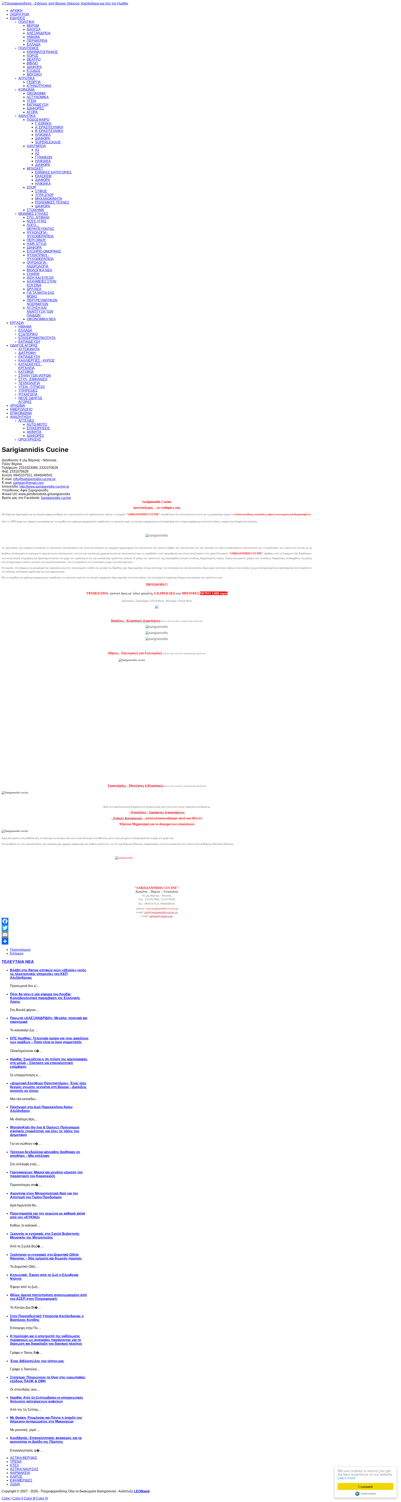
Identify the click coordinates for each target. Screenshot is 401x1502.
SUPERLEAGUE (48, 142)
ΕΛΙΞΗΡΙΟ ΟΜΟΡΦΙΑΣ (44, 251)
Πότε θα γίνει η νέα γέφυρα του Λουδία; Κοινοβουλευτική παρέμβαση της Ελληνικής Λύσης (45, 997)
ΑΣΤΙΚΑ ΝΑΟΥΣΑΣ (24, 1469)
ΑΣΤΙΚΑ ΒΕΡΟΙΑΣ (23, 1458)
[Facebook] (157, 921)
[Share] (157, 941)
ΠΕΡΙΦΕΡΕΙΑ (37, 40)
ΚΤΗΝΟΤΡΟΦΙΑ (39, 86)
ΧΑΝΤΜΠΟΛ (36, 146)
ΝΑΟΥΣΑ (34, 29)
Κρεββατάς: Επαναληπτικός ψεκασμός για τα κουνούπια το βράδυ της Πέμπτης (46, 1439)
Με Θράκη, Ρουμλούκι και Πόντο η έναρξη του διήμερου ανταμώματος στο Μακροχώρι (46, 1419)
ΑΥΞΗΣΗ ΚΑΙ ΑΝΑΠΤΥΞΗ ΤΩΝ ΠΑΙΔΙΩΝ (40, 311)
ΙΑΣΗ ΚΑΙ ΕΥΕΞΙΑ (40, 277)
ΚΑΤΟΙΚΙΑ (26, 372)
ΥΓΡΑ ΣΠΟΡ (44, 195)
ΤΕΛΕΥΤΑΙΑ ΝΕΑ (18, 961)
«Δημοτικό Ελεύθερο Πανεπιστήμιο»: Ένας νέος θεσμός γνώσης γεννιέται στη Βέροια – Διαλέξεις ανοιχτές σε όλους (48, 1087)
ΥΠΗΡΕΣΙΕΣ (28, 390)
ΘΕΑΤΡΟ (34, 59)
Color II (17, 1498)
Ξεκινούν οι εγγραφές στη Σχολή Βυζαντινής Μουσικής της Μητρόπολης (45, 1235)
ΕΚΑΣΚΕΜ (43, 176)
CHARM (33, 274)
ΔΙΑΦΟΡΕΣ (35, 108)
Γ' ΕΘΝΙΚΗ (43, 123)
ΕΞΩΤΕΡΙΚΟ (28, 334)
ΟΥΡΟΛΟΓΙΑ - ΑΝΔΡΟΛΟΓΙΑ (37, 264)
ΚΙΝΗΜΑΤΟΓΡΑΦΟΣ (42, 52)
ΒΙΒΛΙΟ (32, 63)
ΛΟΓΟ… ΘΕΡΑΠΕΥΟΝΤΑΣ (40, 227)
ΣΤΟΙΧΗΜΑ (35, 210)
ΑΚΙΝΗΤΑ (34, 432)
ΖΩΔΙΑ (15, 1484)
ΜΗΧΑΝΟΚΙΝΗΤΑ (48, 198)
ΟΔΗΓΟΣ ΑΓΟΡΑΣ (24, 345)
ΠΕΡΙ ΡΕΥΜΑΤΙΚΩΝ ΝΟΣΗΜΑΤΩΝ (42, 302)
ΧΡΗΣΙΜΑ (17, 405)
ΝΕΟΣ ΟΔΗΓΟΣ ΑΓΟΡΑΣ (30, 400)
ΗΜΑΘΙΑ (33, 37)
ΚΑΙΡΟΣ (16, 1476)
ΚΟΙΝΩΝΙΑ (26, 89)
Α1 (37, 150)
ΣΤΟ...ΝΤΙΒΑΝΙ (38, 217)
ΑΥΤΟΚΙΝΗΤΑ (29, 349)
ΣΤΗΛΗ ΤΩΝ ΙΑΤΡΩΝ (34, 375)
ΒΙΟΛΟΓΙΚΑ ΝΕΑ (39, 270)
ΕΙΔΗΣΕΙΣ (17, 18)
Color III (29, 1498)
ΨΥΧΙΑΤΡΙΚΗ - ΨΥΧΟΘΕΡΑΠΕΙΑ (40, 257)
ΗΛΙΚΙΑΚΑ (43, 134)
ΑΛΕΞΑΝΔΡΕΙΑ (39, 33)
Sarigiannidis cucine (56, 498)
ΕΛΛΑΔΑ (34, 44)
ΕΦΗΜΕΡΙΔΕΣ (21, 1480)
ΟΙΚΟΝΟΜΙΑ (36, 93)
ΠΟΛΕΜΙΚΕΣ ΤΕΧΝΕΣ (52, 202)
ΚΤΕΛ (14, 1465)
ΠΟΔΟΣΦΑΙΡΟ (38, 119)
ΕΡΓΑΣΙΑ (17, 323)
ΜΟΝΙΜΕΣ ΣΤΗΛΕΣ (33, 213)
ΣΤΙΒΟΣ (41, 191)
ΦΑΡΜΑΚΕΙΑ (20, 1473)
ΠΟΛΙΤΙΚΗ (26, 22)
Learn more (346, 1477)
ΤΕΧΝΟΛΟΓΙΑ (29, 383)
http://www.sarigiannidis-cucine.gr (44, 486)
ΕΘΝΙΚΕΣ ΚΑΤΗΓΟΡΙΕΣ (53, 172)
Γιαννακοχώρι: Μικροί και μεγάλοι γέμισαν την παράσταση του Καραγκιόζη (46, 1174)
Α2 (37, 153)
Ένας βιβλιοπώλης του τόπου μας (37, 1361)
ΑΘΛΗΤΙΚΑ (27, 116)
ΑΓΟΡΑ (32, 112)
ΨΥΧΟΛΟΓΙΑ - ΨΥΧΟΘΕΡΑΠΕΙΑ (40, 234)
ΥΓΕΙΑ (31, 101)
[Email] (157, 934)
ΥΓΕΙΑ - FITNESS (31, 387)
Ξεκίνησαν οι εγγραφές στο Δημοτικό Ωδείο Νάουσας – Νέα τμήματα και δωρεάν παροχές (46, 1256)
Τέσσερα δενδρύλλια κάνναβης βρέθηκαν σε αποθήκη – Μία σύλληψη (45, 1154)
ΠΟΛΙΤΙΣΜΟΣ (28, 48)
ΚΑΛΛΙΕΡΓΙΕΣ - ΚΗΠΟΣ (36, 360)
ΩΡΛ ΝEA (34, 289)
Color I (6, 1498)
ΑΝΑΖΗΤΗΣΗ (20, 417)
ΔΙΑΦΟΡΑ (34, 67)
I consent (365, 1486)
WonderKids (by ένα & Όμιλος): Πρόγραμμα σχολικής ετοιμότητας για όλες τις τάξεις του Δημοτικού (44, 1131)
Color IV (42, 1498)
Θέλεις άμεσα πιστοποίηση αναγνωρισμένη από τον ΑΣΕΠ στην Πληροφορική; (48, 1297)
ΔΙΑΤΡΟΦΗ (27, 353)
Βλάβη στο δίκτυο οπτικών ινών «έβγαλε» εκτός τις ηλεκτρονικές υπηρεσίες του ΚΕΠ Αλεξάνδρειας (48, 973)
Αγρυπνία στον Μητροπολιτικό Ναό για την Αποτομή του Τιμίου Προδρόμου (44, 1195)
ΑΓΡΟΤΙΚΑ (26, 78)
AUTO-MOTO (37, 424)
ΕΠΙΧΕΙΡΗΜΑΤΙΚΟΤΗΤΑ (37, 338)
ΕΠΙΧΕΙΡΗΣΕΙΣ (38, 428)
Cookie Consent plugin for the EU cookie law (365, 1493)
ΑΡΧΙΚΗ (16, 10)
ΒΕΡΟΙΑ (33, 25)
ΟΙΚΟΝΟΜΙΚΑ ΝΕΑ (41, 319)
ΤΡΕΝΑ (16, 1461)
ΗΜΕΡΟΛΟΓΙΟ (21, 409)
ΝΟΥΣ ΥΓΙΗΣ (36, 221)
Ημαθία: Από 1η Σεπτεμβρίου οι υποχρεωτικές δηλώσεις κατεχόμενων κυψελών (46, 1399)
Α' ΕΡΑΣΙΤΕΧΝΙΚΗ (49, 127)
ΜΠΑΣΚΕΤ (35, 168)
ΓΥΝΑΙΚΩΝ (43, 157)
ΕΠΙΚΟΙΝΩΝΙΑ (21, 413)
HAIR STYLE (37, 244)
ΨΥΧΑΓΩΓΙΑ (27, 394)
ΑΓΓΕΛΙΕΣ (26, 420)
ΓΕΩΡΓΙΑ (34, 82)
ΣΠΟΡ (31, 187)
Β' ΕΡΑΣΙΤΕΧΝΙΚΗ (49, 131)
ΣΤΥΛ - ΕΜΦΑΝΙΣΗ (32, 379)
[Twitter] (157, 927)
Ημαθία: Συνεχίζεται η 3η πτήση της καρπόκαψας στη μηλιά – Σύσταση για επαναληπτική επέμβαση (49, 1062)
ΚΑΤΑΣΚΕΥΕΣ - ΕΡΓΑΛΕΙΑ (30, 366)
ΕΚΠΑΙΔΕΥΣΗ (37, 104)
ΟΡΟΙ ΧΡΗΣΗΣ (29, 439)
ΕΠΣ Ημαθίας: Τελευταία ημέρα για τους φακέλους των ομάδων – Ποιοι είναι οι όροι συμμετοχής (49, 1040)
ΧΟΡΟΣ (32, 55)
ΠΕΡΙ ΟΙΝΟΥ (36, 240)
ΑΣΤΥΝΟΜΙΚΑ (38, 97)
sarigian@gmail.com (28, 483)
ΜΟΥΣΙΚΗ (34, 74)
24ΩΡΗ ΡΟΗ (19, 14)
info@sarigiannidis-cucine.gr (34, 479)
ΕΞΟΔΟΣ (34, 71)
